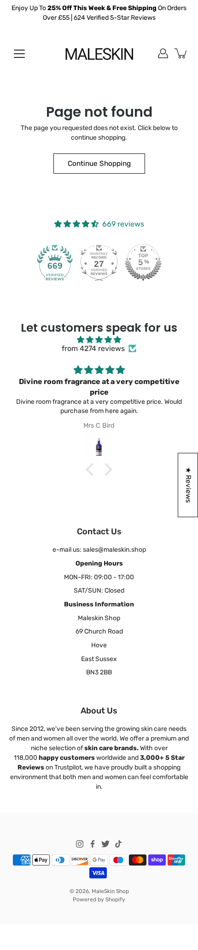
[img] (99, 339)
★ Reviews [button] (188, 485)
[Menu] (19, 53)
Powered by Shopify (99, 899)
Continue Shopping (99, 163)
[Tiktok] (118, 844)
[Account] (163, 53)
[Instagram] (80, 844)
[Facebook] (92, 844)
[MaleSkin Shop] (99, 53)
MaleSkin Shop (110, 891)
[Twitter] (105, 844)
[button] (92, 469)
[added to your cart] (181, 53)
